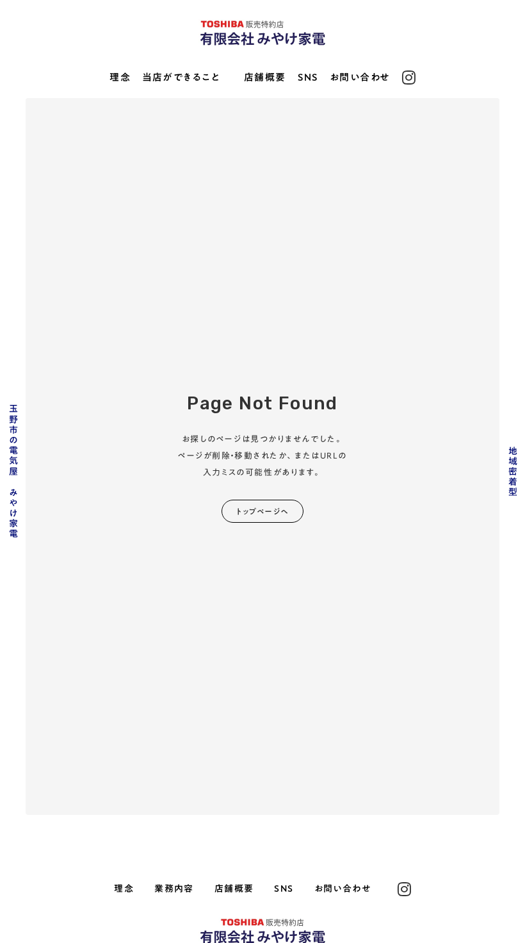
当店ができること (181, 77)
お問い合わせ (360, 77)
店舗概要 (265, 77)
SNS (308, 77)
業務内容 (174, 889)
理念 (120, 77)
